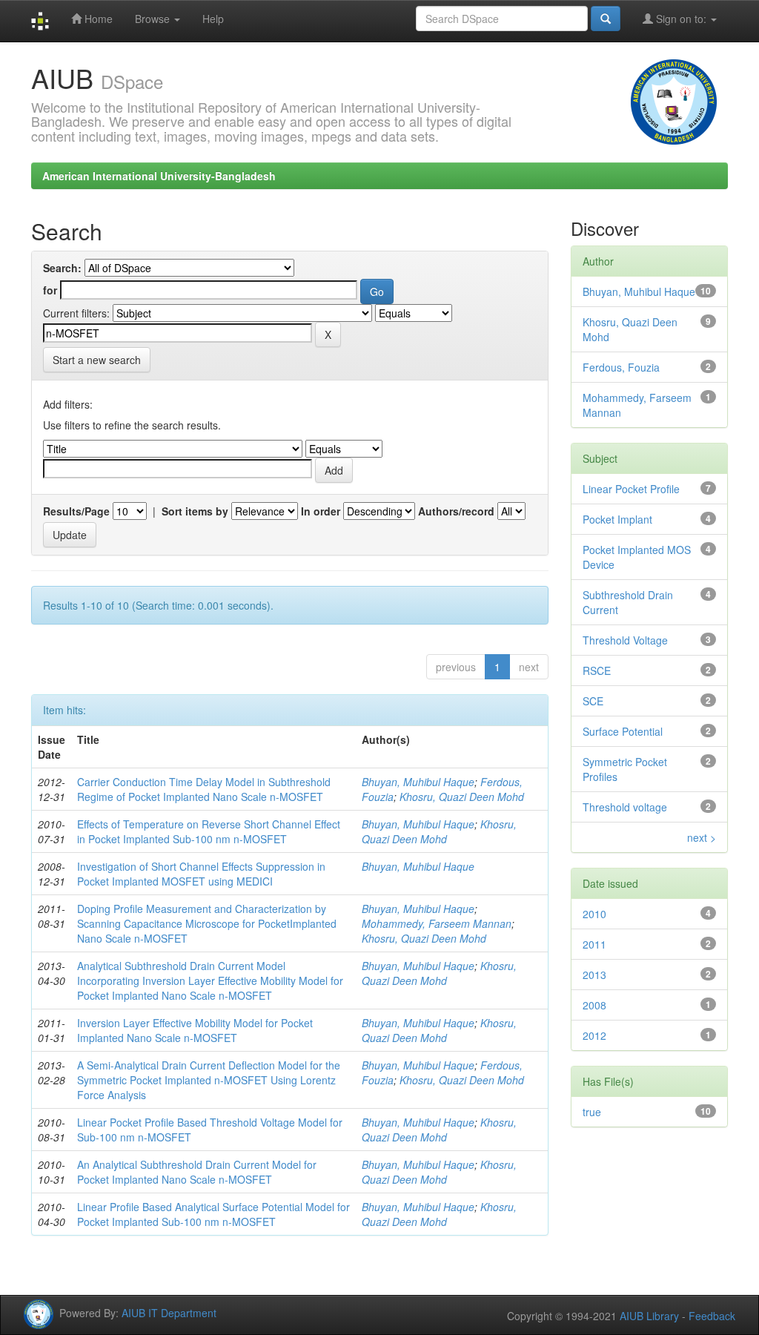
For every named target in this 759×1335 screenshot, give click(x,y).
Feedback (712, 1315)
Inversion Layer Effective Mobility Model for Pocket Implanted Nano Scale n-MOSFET (195, 1030)
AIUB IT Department (169, 1312)
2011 (594, 944)
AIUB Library (649, 1315)
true (592, 1111)
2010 (594, 913)
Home (97, 18)
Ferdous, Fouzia (621, 367)
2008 (594, 1005)
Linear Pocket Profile (631, 488)
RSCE (597, 670)
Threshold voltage (625, 807)
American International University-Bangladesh (159, 175)
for (50, 290)
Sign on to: (681, 18)
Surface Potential (623, 731)
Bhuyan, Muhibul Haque (418, 781)
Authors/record (456, 511)
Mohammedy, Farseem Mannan (436, 923)
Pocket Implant (617, 519)
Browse (154, 18)
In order (320, 511)
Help (213, 18)
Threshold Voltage (625, 640)
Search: (62, 267)
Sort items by (195, 511)
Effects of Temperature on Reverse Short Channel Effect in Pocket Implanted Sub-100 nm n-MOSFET (208, 831)
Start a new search (97, 359)
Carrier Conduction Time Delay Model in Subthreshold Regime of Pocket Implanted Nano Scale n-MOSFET (204, 789)
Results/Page (76, 511)
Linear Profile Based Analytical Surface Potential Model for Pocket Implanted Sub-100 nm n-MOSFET (213, 1214)
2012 (594, 1035)
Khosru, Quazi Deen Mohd (462, 796)
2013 (594, 974)
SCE (593, 700)
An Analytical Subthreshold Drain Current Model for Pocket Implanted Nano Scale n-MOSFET (196, 1172)
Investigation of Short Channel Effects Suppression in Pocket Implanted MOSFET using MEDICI (201, 874)
